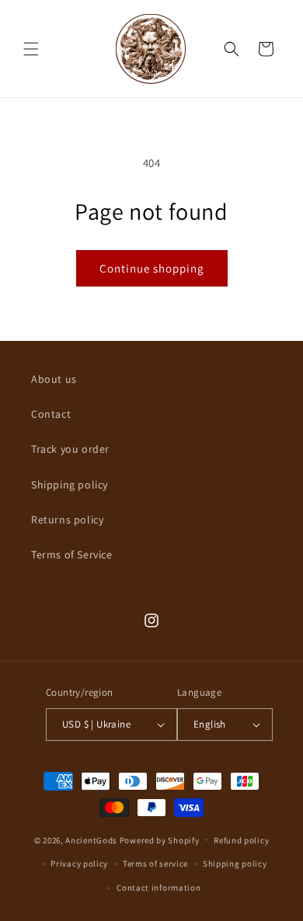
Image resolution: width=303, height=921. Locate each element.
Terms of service (155, 863)
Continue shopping (151, 268)
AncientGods (91, 839)
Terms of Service (72, 554)
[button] (31, 49)
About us (54, 379)
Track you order (70, 449)
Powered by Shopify (160, 839)
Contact (51, 414)
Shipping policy (69, 485)
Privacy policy (79, 863)
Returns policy (67, 520)
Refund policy (241, 840)
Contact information (158, 887)
